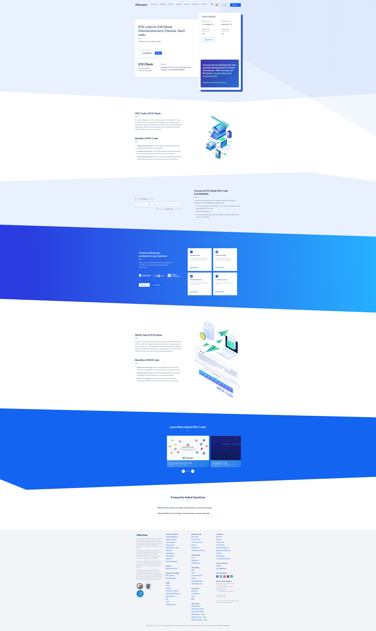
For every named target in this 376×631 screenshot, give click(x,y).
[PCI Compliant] (139, 586)
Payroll (171, 4)
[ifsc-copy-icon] (213, 24)
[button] (235, 5)
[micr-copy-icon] (231, 24)
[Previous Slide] (183, 471)
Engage (178, 4)
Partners (187, 4)
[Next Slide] (192, 471)
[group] (188, 451)
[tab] (187, 471)
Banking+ (163, 4)
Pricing (204, 4)
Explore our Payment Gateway (214, 82)
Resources (195, 4)
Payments (154, 4)
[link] (225, 5)
